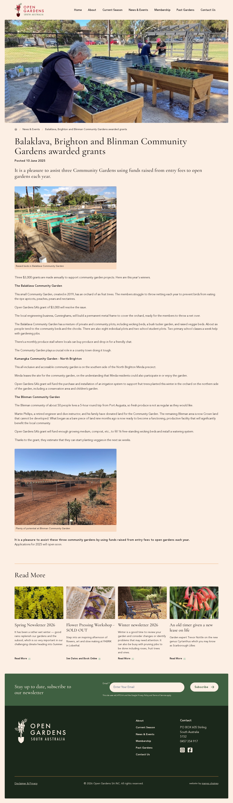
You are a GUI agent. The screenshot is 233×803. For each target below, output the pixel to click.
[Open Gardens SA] (29, 10)
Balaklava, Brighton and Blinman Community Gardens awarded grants (86, 129)
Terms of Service (159, 695)
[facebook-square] (190, 750)
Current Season (145, 727)
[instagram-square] (182, 750)
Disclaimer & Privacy (26, 783)
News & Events (31, 129)
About (140, 721)
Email (106, 684)
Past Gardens (144, 748)
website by (203, 783)
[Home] (16, 129)
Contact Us (143, 754)
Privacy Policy (143, 695)
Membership (143, 741)
